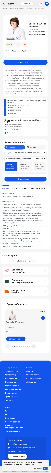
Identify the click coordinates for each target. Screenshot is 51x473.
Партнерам (10, 418)
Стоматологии (32, 375)
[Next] (36, 173)
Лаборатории (32, 382)
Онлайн (33, 147)
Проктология (11, 393)
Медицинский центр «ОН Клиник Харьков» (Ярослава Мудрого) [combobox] (24, 152)
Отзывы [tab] (23, 188)
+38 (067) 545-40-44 (19, 444)
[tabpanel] (25, 219)
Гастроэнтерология (13, 375)
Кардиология (11, 378)
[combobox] (25, 159)
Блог (7, 411)
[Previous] (14, 173)
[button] (12, 346)
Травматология (11, 396)
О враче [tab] (5, 188)
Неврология (10, 382)
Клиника (12, 147)
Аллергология (11, 367)
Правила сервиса (12, 422)
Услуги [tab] (14, 188)
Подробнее (38, 468)
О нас (7, 414)
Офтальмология (12, 386)
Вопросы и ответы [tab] (37, 188)
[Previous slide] (7, 346)
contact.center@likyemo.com (23, 448)
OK (45, 468)
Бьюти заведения (33, 378)
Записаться (23, 62)
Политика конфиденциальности (14, 426)
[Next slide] (33, 346)
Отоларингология (13, 389)
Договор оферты (12, 431)
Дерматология (11, 371)
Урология (9, 400)
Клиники (29, 371)
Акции (7, 407)
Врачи (29, 367)
